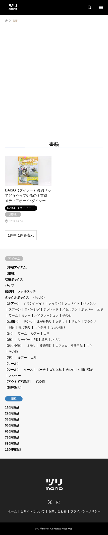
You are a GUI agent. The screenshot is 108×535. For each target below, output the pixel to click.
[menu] (100, 7)
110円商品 (12, 407)
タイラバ (55, 303)
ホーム (12, 511)
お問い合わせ (57, 511)
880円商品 (12, 443)
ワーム (13, 315)
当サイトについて (33, 511)
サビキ (75, 321)
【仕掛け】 (12, 321)
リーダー (24, 339)
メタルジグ (69, 309)
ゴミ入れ (55, 369)
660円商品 (12, 431)
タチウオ (62, 321)
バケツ (9, 285)
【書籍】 (11, 273)
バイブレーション (46, 315)
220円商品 (12, 413)
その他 (66, 315)
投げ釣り (25, 327)
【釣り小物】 (14, 345)
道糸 (44, 339)
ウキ (89, 345)
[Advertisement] (54, 83)
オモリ (31, 345)
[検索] (89, 7)
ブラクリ (90, 321)
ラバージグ (32, 309)
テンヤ (28, 321)
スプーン (15, 309)
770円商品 (12, 437)
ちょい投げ (57, 327)
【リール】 (12, 363)
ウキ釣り (40, 327)
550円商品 (12, 425)
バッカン (39, 297)
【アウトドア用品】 (18, 381)
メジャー (15, 375)
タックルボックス (17, 297)
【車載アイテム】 (17, 267)
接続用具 (46, 345)
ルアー (35, 333)
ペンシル (89, 303)
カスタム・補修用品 (69, 345)
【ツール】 (12, 369)
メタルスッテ (27, 291)
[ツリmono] (13, 6)
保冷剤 (40, 381)
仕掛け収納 (85, 369)
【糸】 (9, 339)
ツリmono (43, 528)
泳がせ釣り (44, 321)
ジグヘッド (51, 309)
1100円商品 (13, 449)
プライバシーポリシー (85, 511)
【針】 (9, 333)
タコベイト (72, 303)
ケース (28, 369)
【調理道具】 (14, 387)
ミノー (26, 315)
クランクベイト (34, 303)
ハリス (55, 339)
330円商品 (12, 419)
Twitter (50, 502)
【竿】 (9, 357)
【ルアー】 (12, 303)
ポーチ (41, 369)
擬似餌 (9, 291)
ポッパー (87, 309)
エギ (100, 309)
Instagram (58, 502)
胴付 (12, 327)
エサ (46, 333)
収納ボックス (14, 279)
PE (36, 339)
